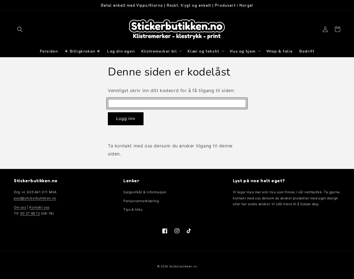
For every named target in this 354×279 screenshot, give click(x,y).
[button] (20, 29)
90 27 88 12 (30, 213)
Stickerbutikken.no (183, 266)
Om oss (20, 207)
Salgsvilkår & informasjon (144, 192)
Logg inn (125, 118)
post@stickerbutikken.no (35, 198)
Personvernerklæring (141, 201)
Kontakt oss (39, 207)
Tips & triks (132, 209)
